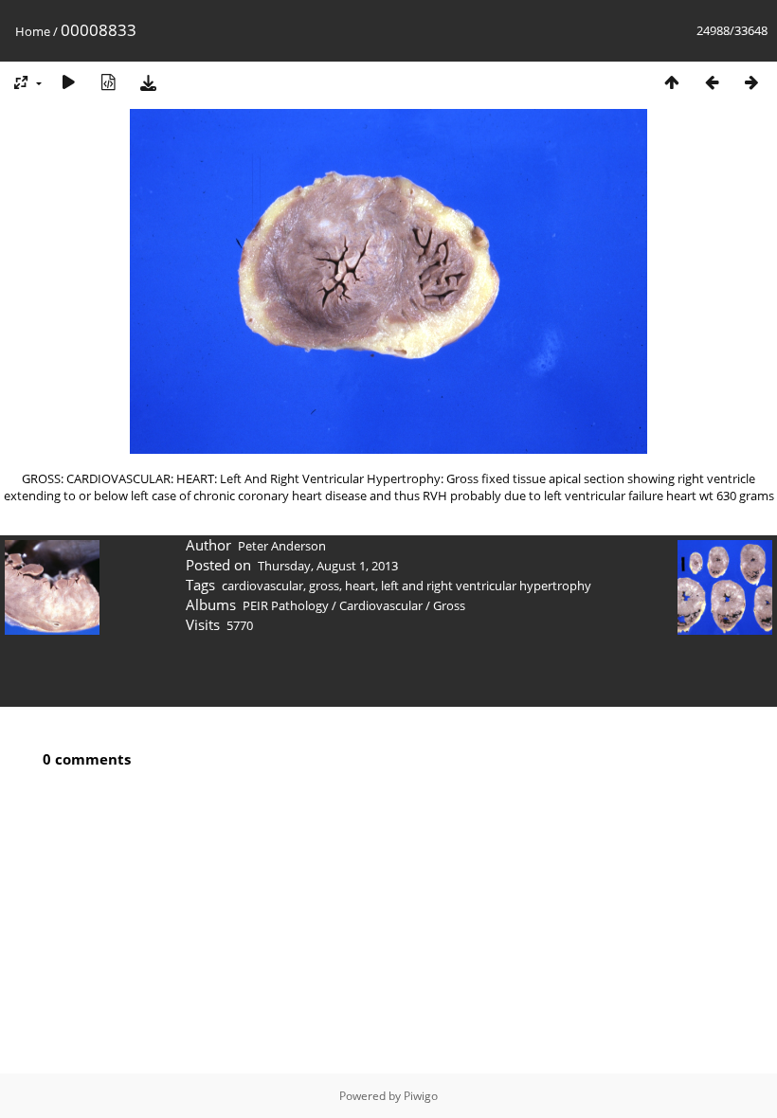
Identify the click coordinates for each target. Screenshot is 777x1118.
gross (324, 585)
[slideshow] (68, 82)
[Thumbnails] (672, 82)
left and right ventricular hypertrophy (486, 585)
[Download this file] (148, 82)
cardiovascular (262, 585)
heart (360, 585)
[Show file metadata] (108, 82)
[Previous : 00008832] (712, 82)
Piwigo (421, 1096)
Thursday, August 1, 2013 (328, 565)
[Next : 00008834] (751, 82)
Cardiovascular (381, 605)
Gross (449, 605)
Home (32, 31)
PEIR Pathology (286, 605)
